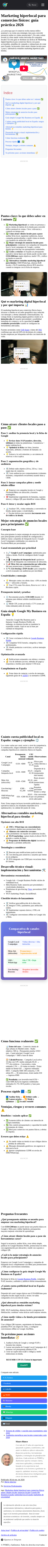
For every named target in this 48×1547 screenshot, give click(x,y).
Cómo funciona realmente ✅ (16, 138)
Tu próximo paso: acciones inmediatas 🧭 (21, 153)
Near (30, 889)
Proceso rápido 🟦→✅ (14, 142)
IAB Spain (25, 330)
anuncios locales (24, 1492)
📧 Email (6, 1424)
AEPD (25, 676)
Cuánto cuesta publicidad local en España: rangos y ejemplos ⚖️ (24, 122)
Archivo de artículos (9, 1535)
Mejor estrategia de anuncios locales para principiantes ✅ (21, 113)
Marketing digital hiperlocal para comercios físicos (24, 1490)
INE (40, 330)
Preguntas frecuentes (13, 149)
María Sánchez (10, 1482)
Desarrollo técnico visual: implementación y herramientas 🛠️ (22, 133)
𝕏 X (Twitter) (8, 1378)
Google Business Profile (26, 1279)
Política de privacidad (19, 1530)
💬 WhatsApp (8, 1412)
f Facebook (7, 1383)
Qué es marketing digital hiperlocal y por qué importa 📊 (22, 104)
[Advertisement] (24, 187)
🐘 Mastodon (7, 1401)
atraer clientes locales (9, 1492)
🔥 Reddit (6, 1395)
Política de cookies (37, 1530)
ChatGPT (24, 1365)
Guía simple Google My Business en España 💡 (24, 118)
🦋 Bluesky (7, 1406)
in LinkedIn (7, 1389)
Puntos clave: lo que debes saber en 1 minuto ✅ (24, 99)
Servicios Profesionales (13, 1486)
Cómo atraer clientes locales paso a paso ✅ (22, 108)
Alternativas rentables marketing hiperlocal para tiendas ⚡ (23, 128)
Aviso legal (5, 1530)
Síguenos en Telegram (12, 1540)
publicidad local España (24, 1495)
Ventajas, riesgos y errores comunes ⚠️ (20, 145)
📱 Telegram (7, 1418)
